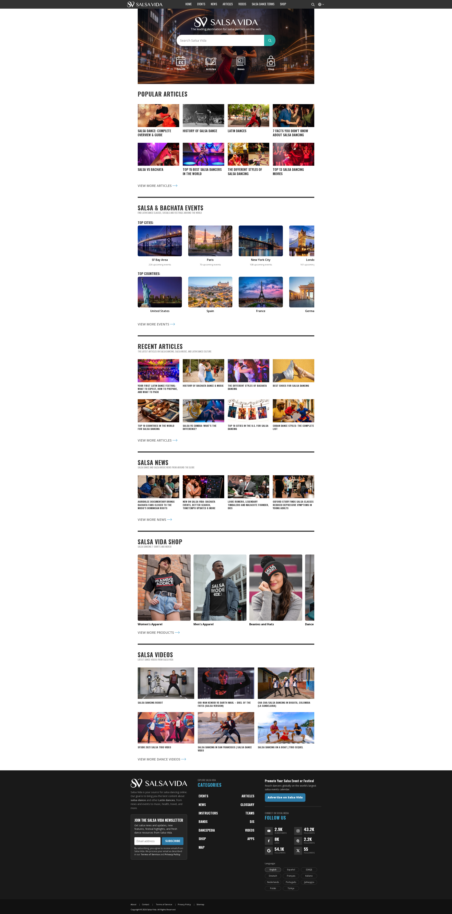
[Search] (313, 4)
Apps (250, 838)
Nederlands (273, 882)
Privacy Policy (172, 854)
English (273, 869)
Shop (202, 838)
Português (291, 882)
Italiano (309, 875)
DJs (252, 821)
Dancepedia (207, 830)
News (202, 804)
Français (291, 875)
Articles (248, 796)
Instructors (208, 813)
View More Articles (155, 186)
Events (203, 796)
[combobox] (220, 40)
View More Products (156, 632)
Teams (249, 813)
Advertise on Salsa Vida (285, 797)
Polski (273, 888)
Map (201, 847)
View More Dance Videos (159, 759)
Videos (249, 830)
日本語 (309, 869)
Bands (203, 821)
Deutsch (273, 875)
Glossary (247, 804)
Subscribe (172, 841)
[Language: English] (321, 4)
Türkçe (291, 888)
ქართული (309, 882)
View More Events (154, 324)
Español (291, 869)
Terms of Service (150, 854)
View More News (152, 519)
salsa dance (138, 800)
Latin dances (166, 800)
